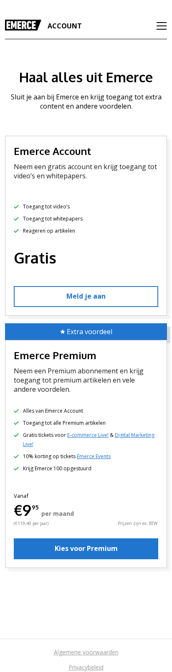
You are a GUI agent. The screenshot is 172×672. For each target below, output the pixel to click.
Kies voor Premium (86, 548)
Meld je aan (86, 296)
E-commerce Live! (88, 435)
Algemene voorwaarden (86, 652)
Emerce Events (94, 456)
